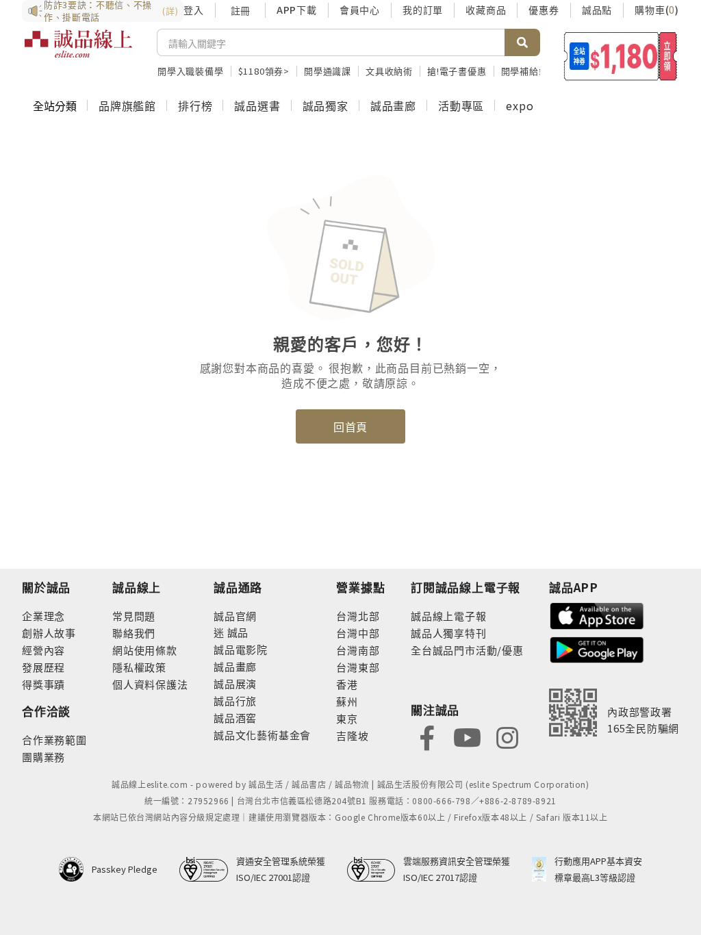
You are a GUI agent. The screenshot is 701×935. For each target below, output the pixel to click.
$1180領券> (264, 70)
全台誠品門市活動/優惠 (467, 650)
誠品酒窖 (235, 717)
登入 (193, 9)
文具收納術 (389, 70)
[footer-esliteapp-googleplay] (597, 648)
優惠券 (543, 9)
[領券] (620, 56)
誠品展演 (235, 683)
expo (519, 105)
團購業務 (43, 757)
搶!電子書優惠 (457, 70)
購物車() (657, 9)
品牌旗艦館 (127, 105)
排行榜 (195, 105)
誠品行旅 (235, 700)
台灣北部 (357, 616)
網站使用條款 (144, 650)
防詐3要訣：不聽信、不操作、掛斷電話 (111, 11)
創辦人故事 (49, 633)
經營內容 (43, 650)
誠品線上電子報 (449, 616)
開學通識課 (327, 70)
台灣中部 (357, 633)
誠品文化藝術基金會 (262, 735)
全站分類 (55, 105)
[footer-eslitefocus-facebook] (427, 736)
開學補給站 (524, 70)
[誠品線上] (78, 51)
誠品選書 (257, 105)
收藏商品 (486, 9)
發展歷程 (43, 667)
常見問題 (133, 616)
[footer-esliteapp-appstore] (597, 614)
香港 (347, 684)
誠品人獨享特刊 (449, 633)
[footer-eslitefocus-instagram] (507, 736)
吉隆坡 (352, 735)
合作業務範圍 (54, 739)
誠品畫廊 (393, 105)
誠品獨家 (325, 105)
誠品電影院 (241, 649)
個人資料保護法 (150, 684)
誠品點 (597, 9)
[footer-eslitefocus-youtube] (466, 736)
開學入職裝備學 (190, 70)
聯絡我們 (133, 633)
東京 (347, 718)
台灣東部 (357, 667)
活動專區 (461, 105)
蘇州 (347, 701)
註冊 (240, 10)
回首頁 (350, 426)
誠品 (236, 632)
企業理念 (43, 616)
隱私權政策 (139, 667)
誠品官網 (235, 616)
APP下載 (297, 9)
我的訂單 (423, 9)
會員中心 (360, 9)
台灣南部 (357, 650)
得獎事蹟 (43, 684)
